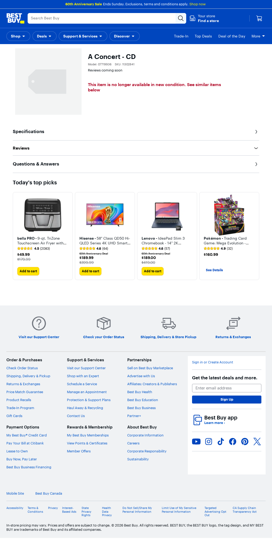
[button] (204, 18)
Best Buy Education (142, 400)
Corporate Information (145, 435)
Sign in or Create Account (212, 362)
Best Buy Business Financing (28, 467)
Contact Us (76, 416)
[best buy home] (15, 18)
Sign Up (226, 399)
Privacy (53, 508)
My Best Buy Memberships (88, 435)
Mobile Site (15, 493)
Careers (133, 443)
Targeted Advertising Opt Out (215, 511)
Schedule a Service (82, 384)
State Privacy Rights (86, 511)
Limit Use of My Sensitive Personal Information (179, 509)
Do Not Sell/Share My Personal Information (137, 509)
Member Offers (79, 451)
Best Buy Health (139, 392)
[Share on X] (257, 441)
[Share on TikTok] (220, 441)
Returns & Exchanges (23, 384)
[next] (255, 236)
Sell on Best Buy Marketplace (150, 368)
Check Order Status (22, 368)
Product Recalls (18, 400)
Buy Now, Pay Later (21, 459)
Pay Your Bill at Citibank (25, 443)
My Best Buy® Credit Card (26, 435)
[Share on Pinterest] (245, 441)
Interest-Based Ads (69, 509)
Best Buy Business (141, 408)
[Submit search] (181, 18)
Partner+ (134, 416)
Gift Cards (14, 416)
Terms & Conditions (35, 509)
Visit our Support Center (86, 368)
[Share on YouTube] (196, 441)
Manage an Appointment (87, 392)
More (256, 36)
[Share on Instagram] (208, 441)
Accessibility (14, 508)
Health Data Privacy (107, 511)
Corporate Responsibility (147, 451)
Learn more (214, 423)
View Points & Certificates (87, 443)
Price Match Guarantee (24, 392)
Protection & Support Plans (88, 400)
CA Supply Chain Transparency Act (245, 509)
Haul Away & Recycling (85, 408)
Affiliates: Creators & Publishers (152, 384)
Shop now (197, 4)
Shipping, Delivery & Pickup (28, 376)
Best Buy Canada (48, 493)
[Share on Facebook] (232, 441)
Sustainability (138, 459)
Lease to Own (17, 451)
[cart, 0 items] (259, 18)
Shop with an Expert (83, 376)
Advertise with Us (141, 376)
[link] (33, 249)
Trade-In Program (20, 408)
